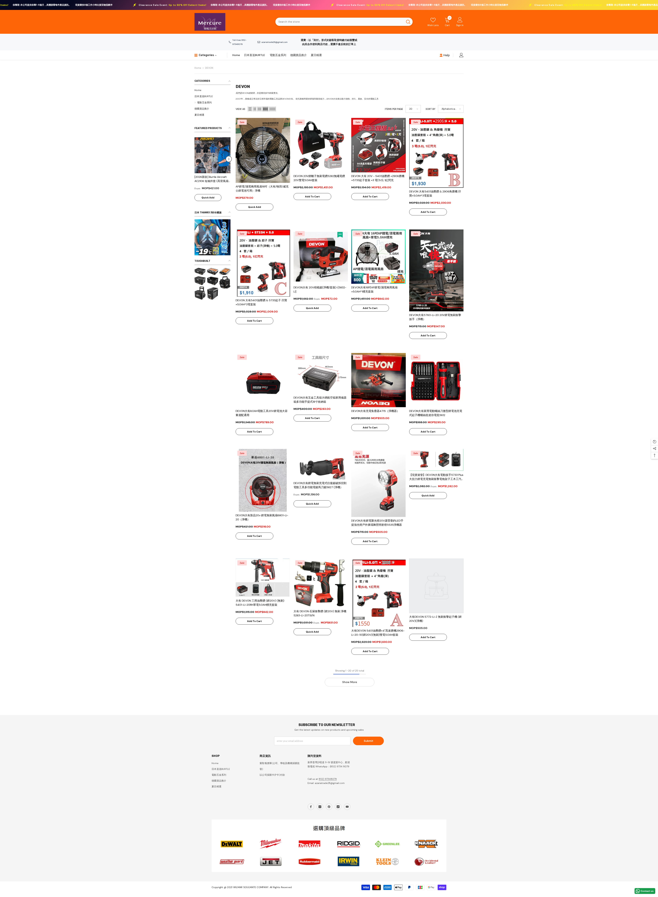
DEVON (209, 67)
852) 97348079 (328, 778)
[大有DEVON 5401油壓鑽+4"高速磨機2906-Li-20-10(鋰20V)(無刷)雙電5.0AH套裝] (378, 593)
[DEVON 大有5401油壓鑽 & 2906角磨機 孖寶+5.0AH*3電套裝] (436, 153)
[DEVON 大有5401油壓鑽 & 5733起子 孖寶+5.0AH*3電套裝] (263, 263)
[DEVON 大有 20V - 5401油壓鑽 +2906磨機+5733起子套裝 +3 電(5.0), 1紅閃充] (378, 145)
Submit (368, 741)
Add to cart (312, 196)
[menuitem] (212, 90)
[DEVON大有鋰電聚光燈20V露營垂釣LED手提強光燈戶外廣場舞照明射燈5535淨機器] (378, 483)
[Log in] (461, 55)
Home (197, 67)
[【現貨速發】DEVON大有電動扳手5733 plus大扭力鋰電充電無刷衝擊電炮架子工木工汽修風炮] (436, 460)
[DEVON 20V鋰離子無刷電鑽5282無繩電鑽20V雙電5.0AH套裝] (321, 145)
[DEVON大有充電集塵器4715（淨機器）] (378, 380)
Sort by (430, 109)
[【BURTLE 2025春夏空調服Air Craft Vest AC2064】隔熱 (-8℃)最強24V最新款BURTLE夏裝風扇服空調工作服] (212, 155)
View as (240, 109)
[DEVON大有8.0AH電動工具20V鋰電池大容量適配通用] (263, 380)
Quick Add (208, 201)
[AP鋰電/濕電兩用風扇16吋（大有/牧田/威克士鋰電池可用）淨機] (263, 150)
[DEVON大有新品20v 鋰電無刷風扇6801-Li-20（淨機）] (263, 480)
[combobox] (339, 22)
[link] (212, 288)
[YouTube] (347, 806)
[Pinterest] (329, 806)
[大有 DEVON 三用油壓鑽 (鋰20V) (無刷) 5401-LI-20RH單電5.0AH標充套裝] (263, 578)
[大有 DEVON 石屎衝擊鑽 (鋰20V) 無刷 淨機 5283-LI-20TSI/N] (321, 583)
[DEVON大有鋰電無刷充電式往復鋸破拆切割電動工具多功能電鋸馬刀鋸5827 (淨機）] (321, 464)
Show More (349, 682)
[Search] (344, 22)
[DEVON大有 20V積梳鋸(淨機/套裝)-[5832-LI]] (321, 256)
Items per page (394, 109)
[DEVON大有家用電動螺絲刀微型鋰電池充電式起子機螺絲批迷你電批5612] (436, 380)
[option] (212, 173)
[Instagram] (320, 806)
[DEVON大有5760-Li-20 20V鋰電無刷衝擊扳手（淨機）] (436, 270)
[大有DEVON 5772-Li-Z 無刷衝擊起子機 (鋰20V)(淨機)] (436, 586)
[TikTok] (338, 806)
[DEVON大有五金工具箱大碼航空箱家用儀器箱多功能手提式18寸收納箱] (321, 373)
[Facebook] (311, 806)
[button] (196, 161)
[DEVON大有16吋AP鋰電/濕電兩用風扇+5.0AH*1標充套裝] (378, 256)
